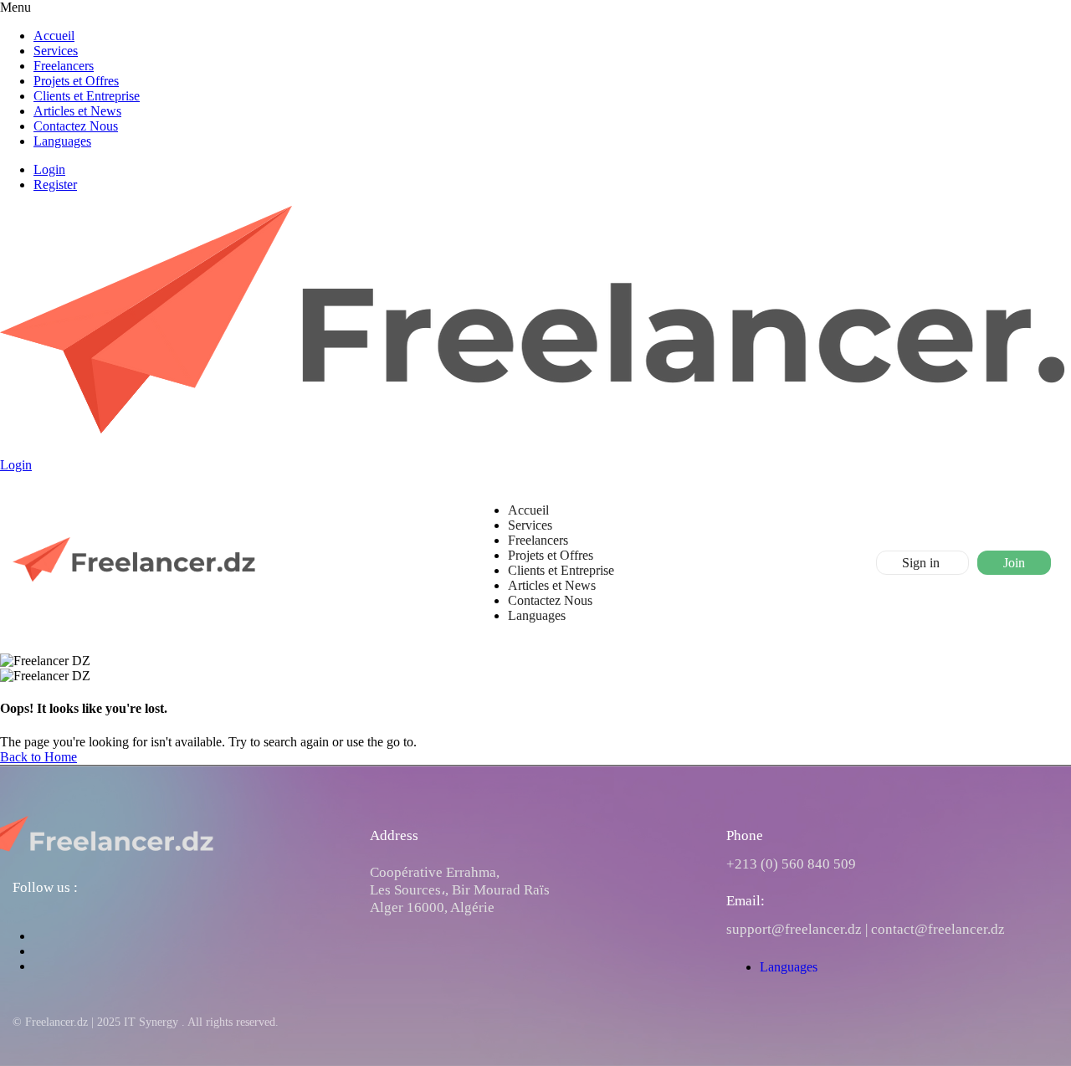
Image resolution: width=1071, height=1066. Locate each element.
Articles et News (77, 111)
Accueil (53, 35)
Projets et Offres (76, 81)
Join (1014, 563)
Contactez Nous (75, 126)
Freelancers (63, 66)
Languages (62, 141)
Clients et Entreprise (86, 96)
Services (55, 51)
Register (55, 184)
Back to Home (38, 757)
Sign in (922, 563)
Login (49, 169)
